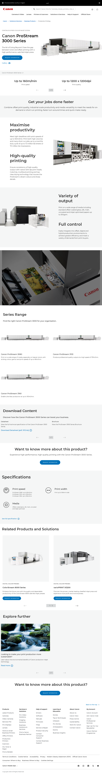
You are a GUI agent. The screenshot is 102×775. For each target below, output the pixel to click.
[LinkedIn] (88, 766)
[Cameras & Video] (25, 14)
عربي (47, 3)
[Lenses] (32, 14)
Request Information (50, 462)
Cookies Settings (47, 760)
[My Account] (92, 9)
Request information (12, 57)
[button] (37, 90)
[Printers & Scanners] (49, 14)
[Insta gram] (83, 766)
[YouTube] (98, 766)
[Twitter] (93, 766)
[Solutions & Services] (66, 14)
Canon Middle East (9, 766)
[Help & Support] (79, 14)
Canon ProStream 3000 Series (11, 73)
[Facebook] (78, 766)
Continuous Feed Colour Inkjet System (16, 30)
